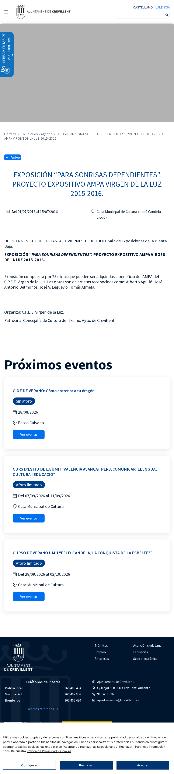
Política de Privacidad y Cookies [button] (49, 751)
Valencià (163, 7)
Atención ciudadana (147, 645)
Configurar (29, 765)
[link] (43, 11)
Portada (10, 134)
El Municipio (29, 134)
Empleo (100, 652)
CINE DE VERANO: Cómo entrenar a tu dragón (54, 390)
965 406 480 (73, 700)
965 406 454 (73, 688)
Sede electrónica (145, 658)
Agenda (47, 134)
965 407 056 (73, 694)
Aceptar (143, 765)
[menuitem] (111, 645)
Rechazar (86, 765)
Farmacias (140, 652)
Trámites (101, 645)
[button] (5, 11)
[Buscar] (167, 15)
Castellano (143, 7)
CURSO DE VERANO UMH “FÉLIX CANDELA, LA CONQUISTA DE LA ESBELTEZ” (83, 552)
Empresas (101, 658)
